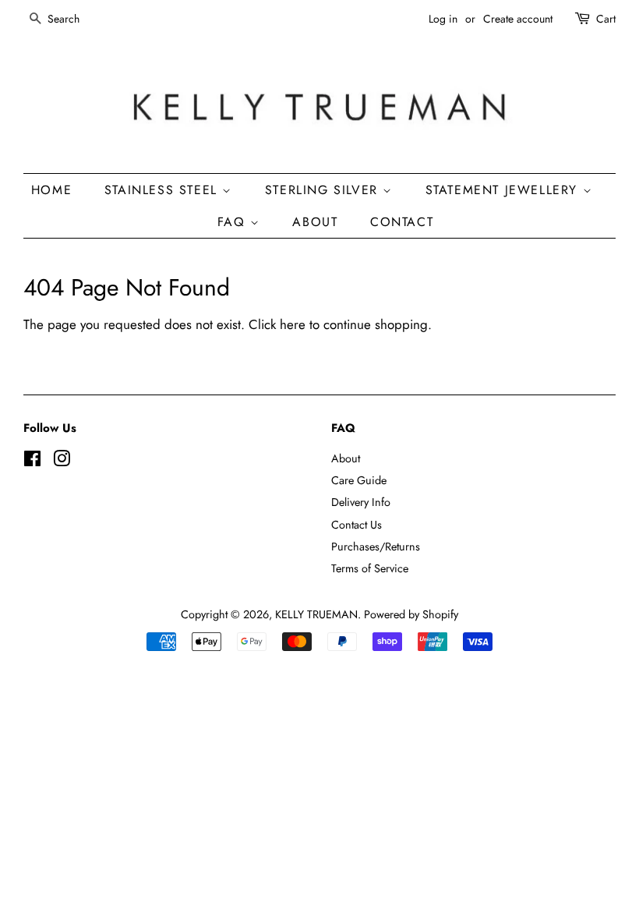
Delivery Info (360, 502)
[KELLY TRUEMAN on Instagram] (61, 461)
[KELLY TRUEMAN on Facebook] (32, 461)
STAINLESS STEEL (163, 190)
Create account (518, 19)
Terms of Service (369, 568)
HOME (51, 190)
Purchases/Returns (375, 546)
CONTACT (401, 222)
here (292, 324)
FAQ (233, 222)
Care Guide (359, 480)
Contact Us (356, 525)
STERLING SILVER (324, 190)
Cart (606, 19)
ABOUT (314, 222)
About (345, 458)
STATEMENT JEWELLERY (504, 190)
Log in (443, 19)
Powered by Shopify (411, 614)
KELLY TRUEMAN (316, 614)
